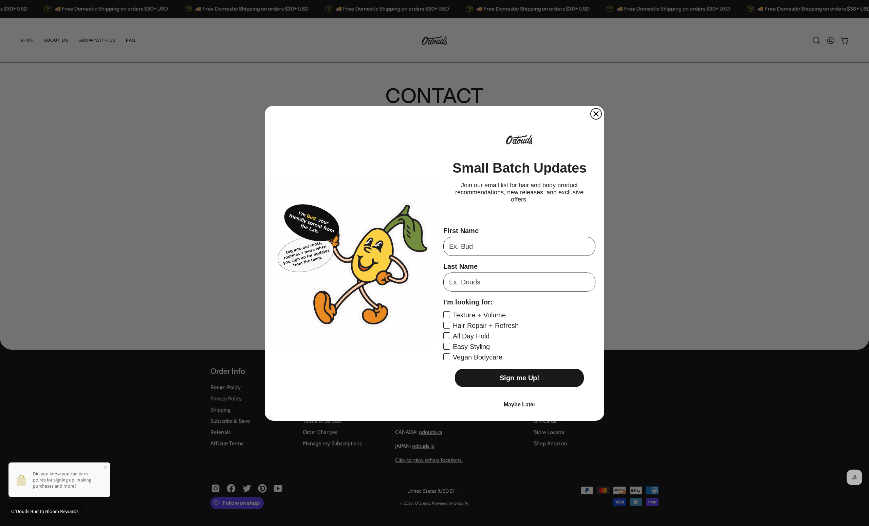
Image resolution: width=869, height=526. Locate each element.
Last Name (460, 266)
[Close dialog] (596, 113)
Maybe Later (519, 404)
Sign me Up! (519, 378)
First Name (461, 230)
